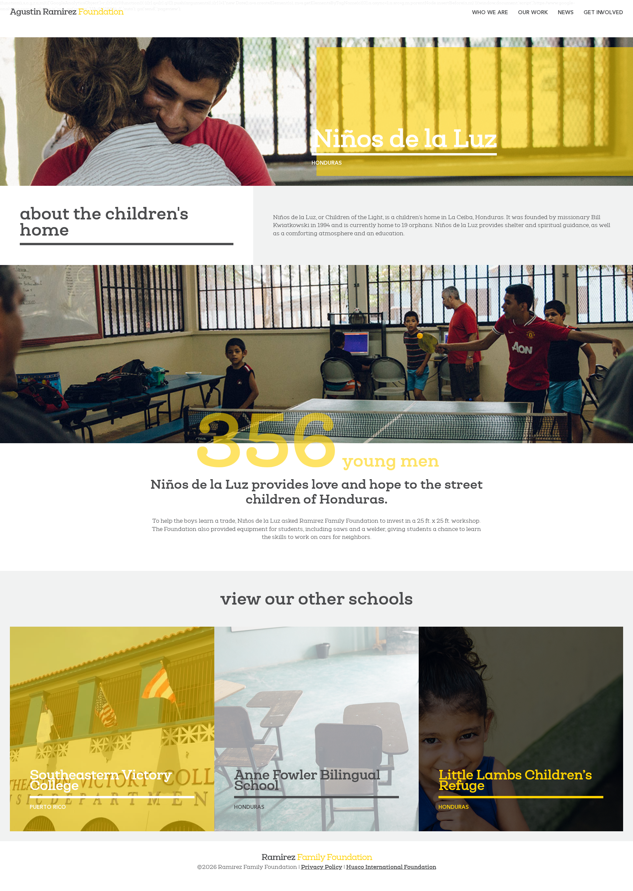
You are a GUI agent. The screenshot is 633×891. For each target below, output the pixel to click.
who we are (490, 12)
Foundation (66, 11)
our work (533, 12)
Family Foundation (316, 856)
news (566, 12)
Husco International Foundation (391, 867)
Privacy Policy (321, 867)
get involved (603, 12)
